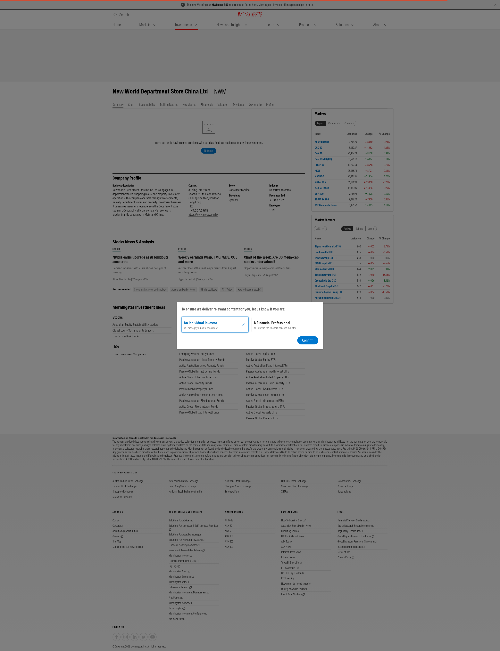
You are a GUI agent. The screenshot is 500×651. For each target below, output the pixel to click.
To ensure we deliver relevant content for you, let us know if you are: (233, 309)
